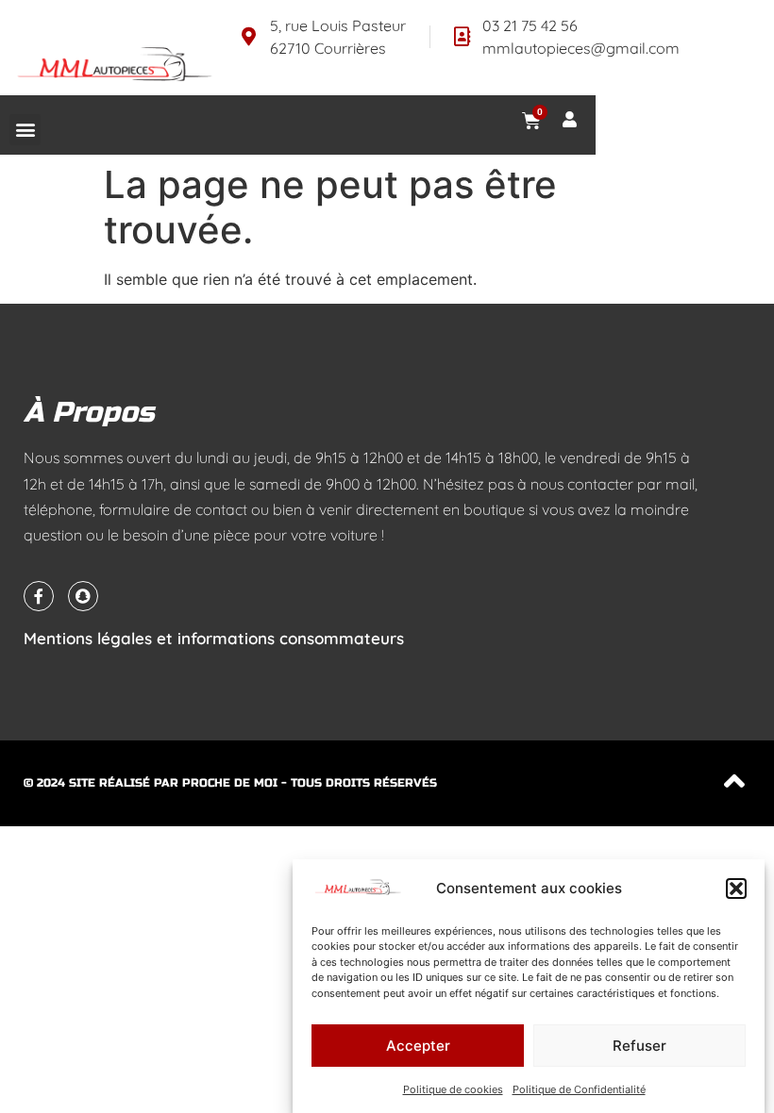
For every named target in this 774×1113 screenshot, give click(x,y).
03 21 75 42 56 (530, 25)
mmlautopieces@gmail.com (581, 48)
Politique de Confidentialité (579, 1089)
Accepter (418, 1046)
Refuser (639, 1046)
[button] (736, 888)
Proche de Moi (230, 782)
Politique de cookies (453, 1089)
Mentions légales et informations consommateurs (214, 638)
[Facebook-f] (39, 596)
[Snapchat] (83, 596)
